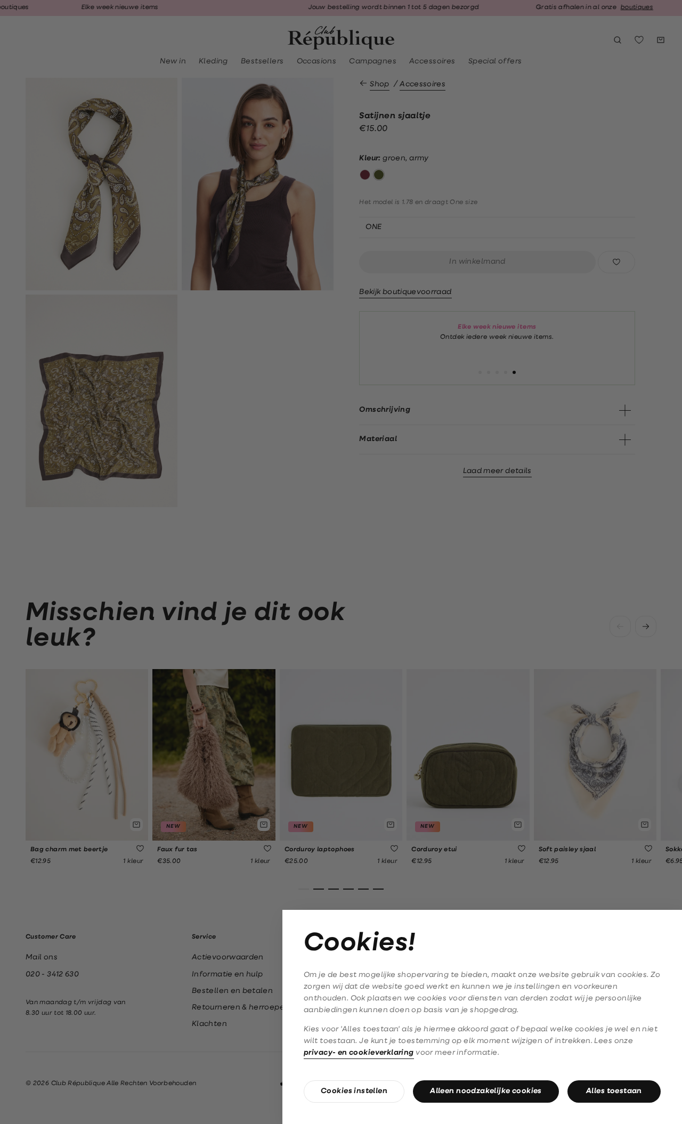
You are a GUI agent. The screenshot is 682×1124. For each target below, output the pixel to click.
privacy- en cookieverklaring (359, 1053)
